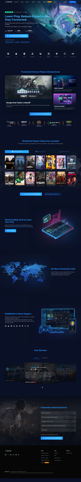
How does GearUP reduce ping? (50, 417)
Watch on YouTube (9, 380)
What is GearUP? (46, 413)
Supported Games (44, 453)
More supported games (52, 194)
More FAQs (44, 430)
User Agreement (57, 460)
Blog (55, 455)
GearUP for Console (45, 455)
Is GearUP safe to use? (47, 421)
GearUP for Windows (45, 460)
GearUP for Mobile (44, 457)
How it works (10, 230)
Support (56, 453)
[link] (28, 92)
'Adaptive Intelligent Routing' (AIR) (18, 226)
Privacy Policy (57, 457)
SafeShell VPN (69, 453)
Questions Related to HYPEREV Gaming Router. (53, 425)
